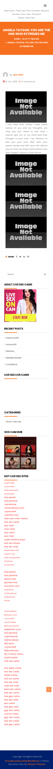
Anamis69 (11, 344)
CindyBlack (11, 364)
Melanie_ (10, 351)
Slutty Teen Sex (13, 421)
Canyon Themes (36, 764)
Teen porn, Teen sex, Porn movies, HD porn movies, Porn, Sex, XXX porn (26, 12)
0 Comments (28, 81)
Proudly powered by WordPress (22, 761)
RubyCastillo (12, 337)
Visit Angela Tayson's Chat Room (23, 152)
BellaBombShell (13, 357)
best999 (18, 74)
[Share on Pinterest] (28, 257)
